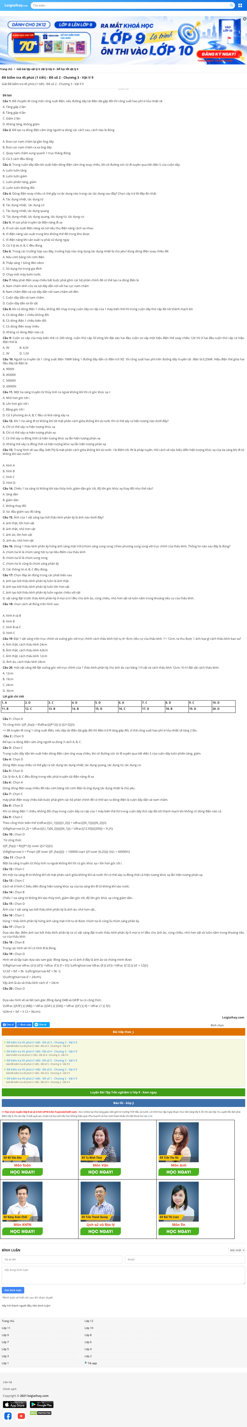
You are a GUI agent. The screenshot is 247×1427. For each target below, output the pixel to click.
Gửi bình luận (13, 1290)
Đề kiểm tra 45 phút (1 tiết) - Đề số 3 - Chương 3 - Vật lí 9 (42, 1042)
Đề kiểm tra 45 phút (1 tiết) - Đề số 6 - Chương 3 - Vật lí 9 (42, 1069)
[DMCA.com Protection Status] (41, 1416)
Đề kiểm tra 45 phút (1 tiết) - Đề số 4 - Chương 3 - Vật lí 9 (42, 1051)
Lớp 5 (5, 1349)
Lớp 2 (88, 1356)
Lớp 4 (88, 1349)
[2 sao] (231, 1025)
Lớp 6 (88, 1342)
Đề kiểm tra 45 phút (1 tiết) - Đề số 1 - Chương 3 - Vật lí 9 (42, 1078)
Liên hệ (7, 1382)
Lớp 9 (5, 1335)
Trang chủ (8, 1321)
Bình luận (25, 1024)
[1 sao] (227, 1025)
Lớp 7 (5, 1342)
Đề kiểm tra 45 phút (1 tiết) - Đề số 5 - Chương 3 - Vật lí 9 (42, 1060)
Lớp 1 (5, 1363)
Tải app (92, 1363)
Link (150, 1116)
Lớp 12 (89, 1321)
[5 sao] (244, 1025)
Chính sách (9, 1389)
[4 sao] (240, 1025)
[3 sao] (236, 1025)
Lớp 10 (89, 1328)
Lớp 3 (5, 1356)
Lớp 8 (88, 1335)
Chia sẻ (10, 1024)
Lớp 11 (6, 1328)
